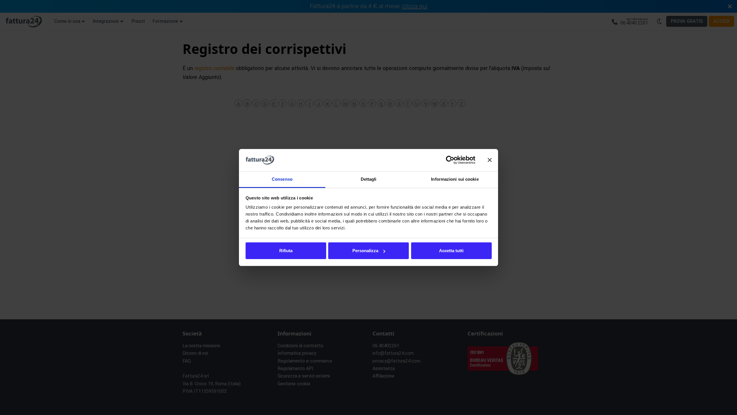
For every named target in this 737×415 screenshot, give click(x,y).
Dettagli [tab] (369, 179)
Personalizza (365, 250)
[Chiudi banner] (490, 160)
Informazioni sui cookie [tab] (454, 179)
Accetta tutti (451, 250)
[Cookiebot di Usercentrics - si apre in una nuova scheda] (450, 160)
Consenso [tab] (282, 179)
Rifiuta (285, 250)
